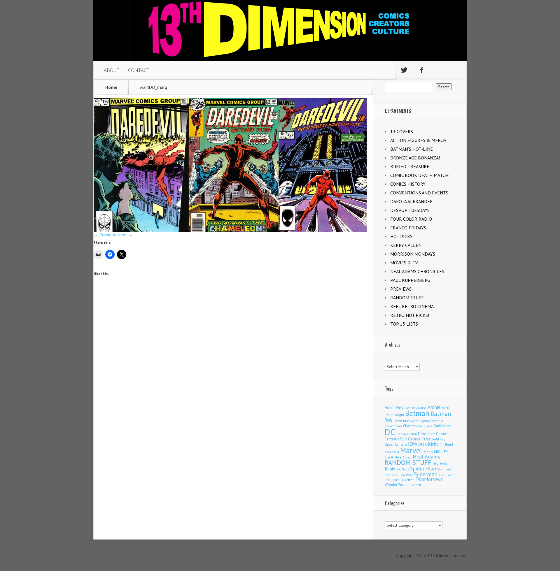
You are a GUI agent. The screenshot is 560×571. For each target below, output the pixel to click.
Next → (125, 235)
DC (390, 432)
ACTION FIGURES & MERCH (418, 140)
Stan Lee (444, 469)
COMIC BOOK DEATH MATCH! (419, 175)
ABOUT (111, 70)
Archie (434, 407)
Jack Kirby (429, 444)
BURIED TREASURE (409, 166)
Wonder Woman (398, 484)
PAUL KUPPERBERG (410, 280)
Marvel (411, 450)
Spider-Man (423, 468)
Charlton (410, 426)
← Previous (105, 235)
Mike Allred (403, 457)
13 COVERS (401, 131)
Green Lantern (396, 444)
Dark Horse (442, 426)
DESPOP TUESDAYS (410, 210)
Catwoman (393, 426)
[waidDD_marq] (230, 230)
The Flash (446, 475)
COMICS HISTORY (408, 184)
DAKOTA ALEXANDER (411, 201)
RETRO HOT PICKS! (409, 315)
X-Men (416, 485)
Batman (417, 413)
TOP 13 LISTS (404, 324)
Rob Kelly (402, 469)
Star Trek (391, 475)
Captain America (432, 421)
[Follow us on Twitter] (404, 70)
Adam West (395, 407)
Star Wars (406, 475)
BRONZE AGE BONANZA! (415, 158)
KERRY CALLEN (405, 245)
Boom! (397, 421)
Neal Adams (426, 456)
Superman (426, 474)
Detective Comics (433, 433)
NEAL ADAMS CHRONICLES (417, 271)
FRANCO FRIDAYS (408, 228)
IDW (412, 443)
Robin (390, 469)
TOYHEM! (407, 479)
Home (111, 87)
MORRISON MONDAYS (412, 254)
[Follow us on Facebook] (421, 70)
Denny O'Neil (406, 434)
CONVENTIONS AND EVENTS (419, 193)
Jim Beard (446, 444)
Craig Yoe (425, 426)
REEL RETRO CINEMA (412, 306)
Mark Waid (392, 452)
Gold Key (438, 439)
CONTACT (138, 70)
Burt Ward (411, 421)
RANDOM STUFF (407, 298)
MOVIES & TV (404, 263)
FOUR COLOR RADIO (411, 219)
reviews (440, 463)
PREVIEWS (401, 289)
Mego (428, 451)
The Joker (392, 480)
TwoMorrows (428, 479)
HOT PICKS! (402, 236)
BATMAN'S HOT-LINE (411, 149)
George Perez (419, 439)
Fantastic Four (396, 439)
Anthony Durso (416, 408)
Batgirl (399, 414)
